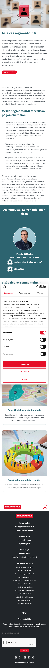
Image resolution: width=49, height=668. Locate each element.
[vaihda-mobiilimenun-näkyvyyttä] (45, 507)
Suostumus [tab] (8, 293)
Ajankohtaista (24, 553)
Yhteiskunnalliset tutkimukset (24, 590)
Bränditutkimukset (24, 570)
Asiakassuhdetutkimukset (24, 567)
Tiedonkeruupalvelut (25, 600)
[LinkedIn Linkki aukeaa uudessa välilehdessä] (25, 657)
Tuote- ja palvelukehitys (25, 584)
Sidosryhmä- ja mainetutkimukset (24, 580)
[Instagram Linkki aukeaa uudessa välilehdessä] (29, 657)
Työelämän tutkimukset (24, 587)
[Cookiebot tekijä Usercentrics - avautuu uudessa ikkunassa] (36, 286)
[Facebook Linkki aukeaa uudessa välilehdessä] (16, 657)
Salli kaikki (24, 364)
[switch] (43, 340)
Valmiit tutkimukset (24, 594)
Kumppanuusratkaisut (24, 526)
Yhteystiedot (24, 536)
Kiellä (24, 379)
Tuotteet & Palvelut (24, 563)
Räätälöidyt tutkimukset (24, 597)
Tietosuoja (24, 549)
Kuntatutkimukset (24, 577)
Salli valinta (24, 372)
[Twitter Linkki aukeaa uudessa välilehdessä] (20, 657)
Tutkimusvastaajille (24, 530)
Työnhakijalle (24, 543)
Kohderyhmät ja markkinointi (24, 574)
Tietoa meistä (24, 523)
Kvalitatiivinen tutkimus (24, 604)
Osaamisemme (24, 540)
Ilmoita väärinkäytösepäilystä (24, 557)
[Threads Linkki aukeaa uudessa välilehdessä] (33, 657)
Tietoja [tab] (40, 293)
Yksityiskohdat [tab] (24, 293)
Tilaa (23, 650)
